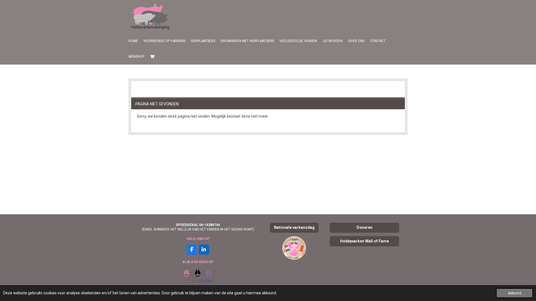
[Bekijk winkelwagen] (152, 56)
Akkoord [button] (514, 293)
